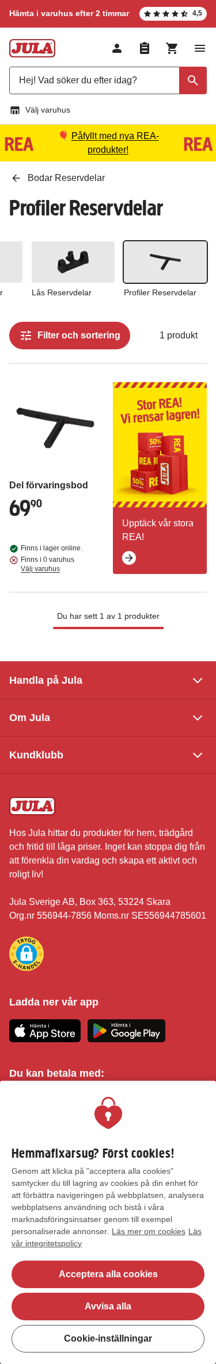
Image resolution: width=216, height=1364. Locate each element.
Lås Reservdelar (62, 292)
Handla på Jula (45, 680)
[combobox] (108, 80)
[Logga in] (117, 48)
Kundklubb (36, 755)
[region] (108, 1222)
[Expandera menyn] (200, 48)
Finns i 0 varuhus (47, 564)
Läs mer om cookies (148, 1231)
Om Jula (29, 717)
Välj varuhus (47, 109)
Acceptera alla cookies (108, 1274)
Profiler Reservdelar (160, 292)
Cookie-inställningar (108, 1338)
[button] (26, 954)
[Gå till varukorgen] (172, 48)
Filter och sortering (78, 335)
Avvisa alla (108, 1306)
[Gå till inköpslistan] (144, 48)
